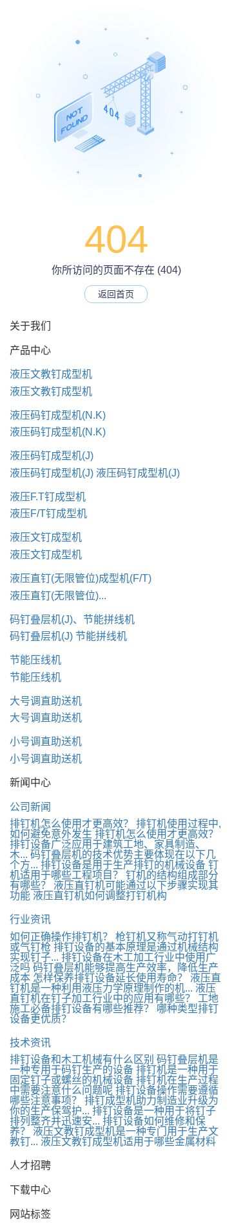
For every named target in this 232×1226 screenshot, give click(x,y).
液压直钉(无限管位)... (58, 595)
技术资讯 (30, 1042)
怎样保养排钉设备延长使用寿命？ (110, 977)
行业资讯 (30, 919)
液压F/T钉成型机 (48, 513)
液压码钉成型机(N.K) (58, 415)
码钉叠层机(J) (41, 636)
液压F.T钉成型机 (48, 496)
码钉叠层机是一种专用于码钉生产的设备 (114, 1064)
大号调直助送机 (46, 701)
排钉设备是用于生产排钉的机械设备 (123, 864)
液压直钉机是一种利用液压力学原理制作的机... (115, 983)
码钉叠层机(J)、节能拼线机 (72, 619)
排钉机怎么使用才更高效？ (71, 823)
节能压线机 (35, 659)
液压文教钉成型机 (51, 374)
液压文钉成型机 (46, 537)
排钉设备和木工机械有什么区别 (82, 1059)
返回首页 (116, 294)
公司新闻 (30, 806)
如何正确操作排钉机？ (61, 936)
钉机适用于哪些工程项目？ (114, 869)
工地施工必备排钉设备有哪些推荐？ (114, 1003)
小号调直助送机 (46, 741)
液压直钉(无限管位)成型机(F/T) (80, 578)
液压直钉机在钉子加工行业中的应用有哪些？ (113, 993)
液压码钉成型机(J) (51, 455)
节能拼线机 (101, 636)
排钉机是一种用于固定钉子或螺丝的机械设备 (114, 1074)
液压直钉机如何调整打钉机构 (100, 895)
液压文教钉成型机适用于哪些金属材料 (128, 1141)
